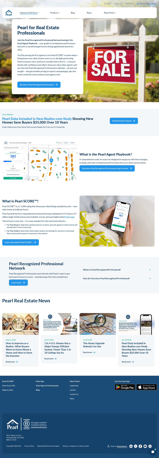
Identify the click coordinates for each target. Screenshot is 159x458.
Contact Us (74, 394)
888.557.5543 (11, 440)
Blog (38, 390)
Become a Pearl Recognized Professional (37, 85)
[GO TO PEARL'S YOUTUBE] (145, 447)
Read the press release (121, 121)
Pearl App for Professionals (47, 386)
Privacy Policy (29, 446)
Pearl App (40, 381)
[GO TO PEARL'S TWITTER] (135, 447)
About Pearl (75, 381)
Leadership (74, 386)
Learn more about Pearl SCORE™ (18, 242)
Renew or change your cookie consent (76, 446)
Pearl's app (69, 217)
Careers (73, 390)
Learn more (16, 283)
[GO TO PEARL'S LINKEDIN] (131, 447)
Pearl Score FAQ (8, 386)
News (72, 398)
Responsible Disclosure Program (48, 446)
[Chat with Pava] (152, 451)
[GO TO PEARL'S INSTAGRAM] (150, 447)
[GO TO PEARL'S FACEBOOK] (140, 447)
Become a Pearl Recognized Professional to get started (105, 168)
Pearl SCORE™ (8, 381)
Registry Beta (7, 390)
